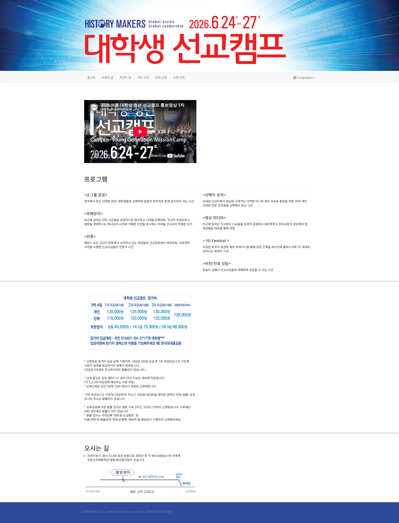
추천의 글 (125, 77)
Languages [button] (305, 77)
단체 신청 (161, 77)
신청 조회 (179, 77)
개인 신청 (143, 77)
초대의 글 (107, 77)
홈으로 (91, 77)
